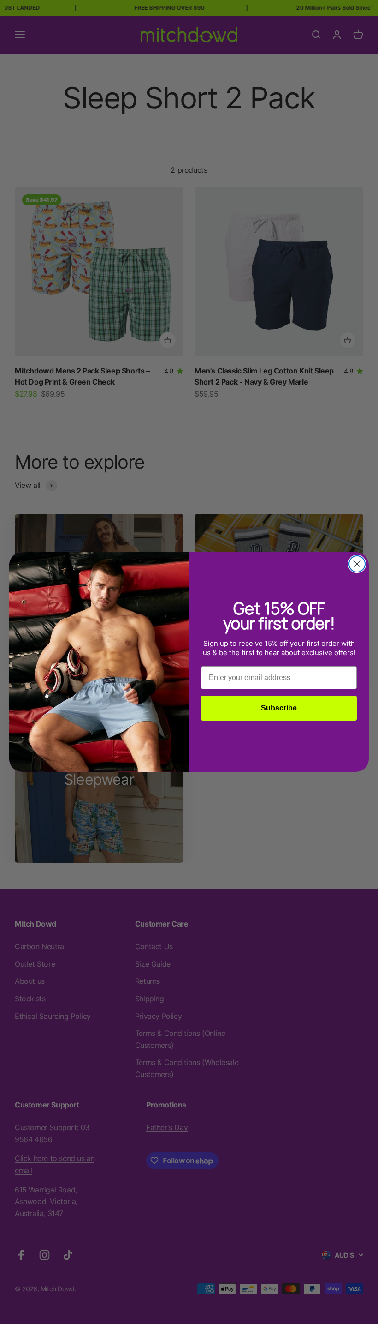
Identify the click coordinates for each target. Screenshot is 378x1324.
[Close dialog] (357, 564)
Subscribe (279, 708)
